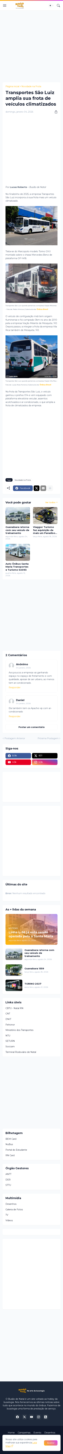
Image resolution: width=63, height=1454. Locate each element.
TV (7, 1215)
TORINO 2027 (32, 983)
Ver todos (50, 502)
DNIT (8, 1019)
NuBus (9, 1144)
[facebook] (17, 1417)
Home (11, 1432)
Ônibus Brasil (42, 309)
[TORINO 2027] (14, 985)
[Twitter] (36, 488)
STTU (8, 1185)
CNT (8, 1013)
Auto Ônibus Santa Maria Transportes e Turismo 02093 (17, 566)
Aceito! (50, 1443)
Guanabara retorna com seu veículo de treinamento (17, 530)
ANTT (8, 1174)
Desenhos (11, 1204)
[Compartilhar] (54, 111)
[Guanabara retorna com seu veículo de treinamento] (18, 515)
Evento (37, 1432)
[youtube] (31, 1417)
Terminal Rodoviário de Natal (21, 1052)
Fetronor (10, 1024)
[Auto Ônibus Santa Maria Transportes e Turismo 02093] (18, 552)
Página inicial (12, 86)
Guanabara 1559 (34, 968)
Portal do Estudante (16, 1149)
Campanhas (24, 1432)
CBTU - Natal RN (14, 1008)
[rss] (45, 1417)
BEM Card (11, 1139)
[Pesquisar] (58, 5)
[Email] (43, 488)
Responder (14, 687)
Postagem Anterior (14, 738)
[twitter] (24, 1417)
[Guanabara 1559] (14, 970)
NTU (8, 1035)
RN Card (10, 1155)
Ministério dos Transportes (19, 1030)
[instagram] (38, 1417)
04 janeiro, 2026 (23, 668)
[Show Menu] (4, 5)
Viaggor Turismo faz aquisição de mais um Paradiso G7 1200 (44, 530)
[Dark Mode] (51, 5)
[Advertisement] (31, 45)
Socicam (10, 1046)
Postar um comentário (32, 727)
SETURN (10, 1041)
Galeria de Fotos (14, 1209)
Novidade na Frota (31, 86)
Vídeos (9, 1220)
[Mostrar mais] (50, 488)
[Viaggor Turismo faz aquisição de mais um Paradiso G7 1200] (45, 515)
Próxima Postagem (48, 738)
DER (8, 1179)
